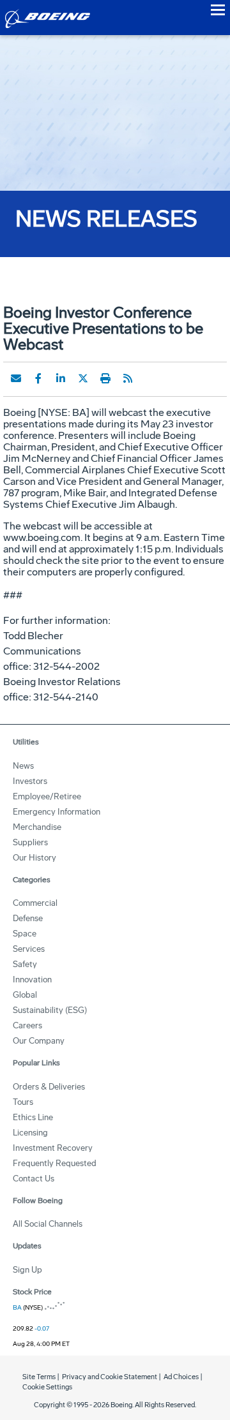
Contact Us (33, 1178)
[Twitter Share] (83, 378)
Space (24, 933)
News (23, 766)
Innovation (32, 979)
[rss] (127, 378)
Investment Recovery (53, 1148)
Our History (34, 857)
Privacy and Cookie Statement (109, 1377)
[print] (105, 378)
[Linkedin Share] (60, 378)
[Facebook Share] (38, 378)
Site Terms (39, 1377)
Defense (28, 918)
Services (29, 949)
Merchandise (37, 827)
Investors (30, 781)
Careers (27, 1025)
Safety (25, 964)
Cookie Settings (47, 1387)
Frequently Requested (54, 1163)
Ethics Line (33, 1117)
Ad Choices (181, 1377)
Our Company (39, 1041)
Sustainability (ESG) (50, 1010)
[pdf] (150, 378)
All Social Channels (47, 1224)
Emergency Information (56, 812)
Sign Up (27, 1270)
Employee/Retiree (47, 796)
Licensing (30, 1132)
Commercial (35, 903)
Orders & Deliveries (49, 1086)
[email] (16, 378)
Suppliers (30, 842)
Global (25, 995)
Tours (23, 1102)
